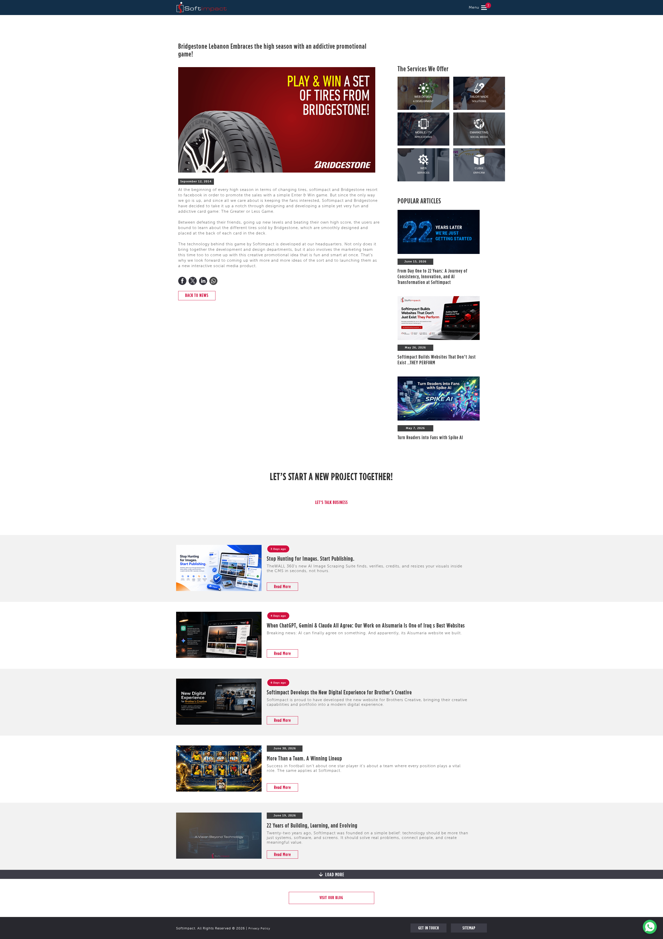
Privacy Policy (259, 928)
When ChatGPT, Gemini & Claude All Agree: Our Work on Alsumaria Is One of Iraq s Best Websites (366, 625)
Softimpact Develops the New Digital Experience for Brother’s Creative (339, 692)
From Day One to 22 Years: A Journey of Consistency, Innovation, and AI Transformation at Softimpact (432, 276)
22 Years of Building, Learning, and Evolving (312, 825)
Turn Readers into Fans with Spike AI (430, 437)
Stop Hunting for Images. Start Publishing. (311, 558)
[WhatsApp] (213, 281)
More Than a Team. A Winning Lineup (304, 758)
